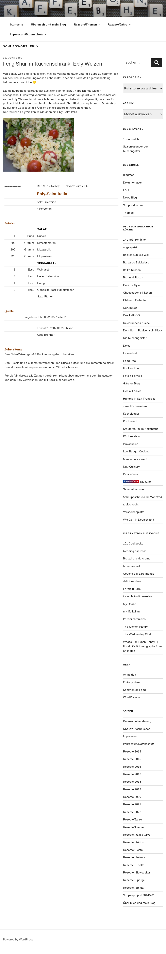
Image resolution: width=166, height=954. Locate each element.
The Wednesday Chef (137, 634)
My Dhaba (129, 604)
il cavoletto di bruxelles (137, 596)
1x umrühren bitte (134, 239)
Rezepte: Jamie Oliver (137, 834)
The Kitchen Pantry (135, 626)
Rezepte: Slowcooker (136, 872)
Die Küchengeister (135, 338)
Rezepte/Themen (85, 24)
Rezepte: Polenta (134, 857)
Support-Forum (133, 205)
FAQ (126, 190)
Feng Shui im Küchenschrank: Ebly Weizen (52, 64)
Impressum (130, 736)
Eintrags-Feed (132, 682)
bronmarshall (131, 566)
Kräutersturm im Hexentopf (140, 428)
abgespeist (130, 247)
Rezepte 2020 (132, 796)
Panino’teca (130, 474)
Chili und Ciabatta (134, 300)
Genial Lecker (132, 391)
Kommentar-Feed (134, 689)
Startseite (16, 24)
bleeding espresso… (136, 551)
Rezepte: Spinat (133, 887)
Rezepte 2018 (132, 781)
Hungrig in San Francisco (139, 398)
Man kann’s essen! (135, 459)
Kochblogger (131, 413)
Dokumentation (133, 182)
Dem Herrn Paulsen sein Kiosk (142, 330)
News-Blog (130, 197)
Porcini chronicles (134, 619)
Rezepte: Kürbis (133, 842)
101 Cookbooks (133, 543)
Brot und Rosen (133, 277)
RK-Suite (145, 481)
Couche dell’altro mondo (138, 573)
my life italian (131, 611)
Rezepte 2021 (132, 804)
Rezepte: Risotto (133, 865)
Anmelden (129, 674)
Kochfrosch (130, 421)
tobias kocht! (131, 504)
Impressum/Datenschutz (26, 34)
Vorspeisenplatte (133, 512)
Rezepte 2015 (132, 759)
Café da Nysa (131, 285)
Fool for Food (131, 368)
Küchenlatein (131, 436)
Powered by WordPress (18, 939)
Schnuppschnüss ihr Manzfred (142, 497)
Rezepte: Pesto (133, 849)
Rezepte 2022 (132, 812)
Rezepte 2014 (132, 751)
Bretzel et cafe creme (136, 558)
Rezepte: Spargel (134, 880)
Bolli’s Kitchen (132, 270)
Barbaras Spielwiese (136, 262)
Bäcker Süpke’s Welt (136, 254)
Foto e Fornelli (132, 375)
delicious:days (132, 581)
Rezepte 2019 (132, 789)
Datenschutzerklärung (137, 721)
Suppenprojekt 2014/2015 (139, 895)
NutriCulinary (131, 466)
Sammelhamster (133, 489)
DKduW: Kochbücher (136, 728)
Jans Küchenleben (135, 406)
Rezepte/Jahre (117, 24)
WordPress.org (132, 697)
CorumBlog (130, 307)
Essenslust (130, 353)
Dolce (126, 345)
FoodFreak (130, 360)
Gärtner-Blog (131, 383)
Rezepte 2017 (132, 774)
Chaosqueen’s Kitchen (137, 292)
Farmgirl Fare (132, 588)
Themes (128, 212)
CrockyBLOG (131, 315)
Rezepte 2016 (132, 766)
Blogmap (128, 174)
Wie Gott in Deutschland (138, 519)
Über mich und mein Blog (48, 24)
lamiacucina (130, 444)
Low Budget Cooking (136, 451)
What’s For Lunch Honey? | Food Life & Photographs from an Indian (142, 646)
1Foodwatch (131, 139)
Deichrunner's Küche (136, 323)
